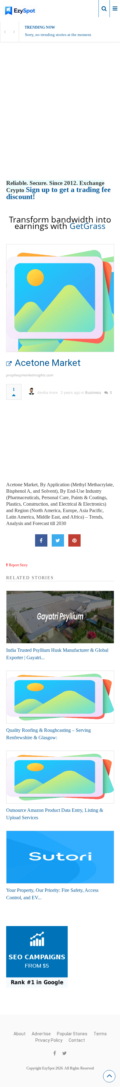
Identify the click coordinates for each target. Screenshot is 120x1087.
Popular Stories (72, 1034)
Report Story (18, 565)
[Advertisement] (60, 117)
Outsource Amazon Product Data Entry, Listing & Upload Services (54, 814)
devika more (47, 393)
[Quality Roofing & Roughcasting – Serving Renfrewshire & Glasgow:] (60, 697)
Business (93, 393)
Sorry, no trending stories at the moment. (58, 34)
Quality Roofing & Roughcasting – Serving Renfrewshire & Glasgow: (48, 734)
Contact (77, 1040)
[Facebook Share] (41, 540)
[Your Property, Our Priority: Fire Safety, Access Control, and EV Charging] (60, 857)
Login (88, 8)
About (20, 1034)
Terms (100, 1034)
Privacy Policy (48, 1040)
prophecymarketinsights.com (29, 375)
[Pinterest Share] (74, 540)
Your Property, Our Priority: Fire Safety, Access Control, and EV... (52, 894)
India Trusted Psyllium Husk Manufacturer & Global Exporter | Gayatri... (57, 654)
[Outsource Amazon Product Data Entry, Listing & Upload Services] (60, 777)
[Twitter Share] (58, 540)
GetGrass (88, 225)
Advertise (41, 1034)
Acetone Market (48, 362)
